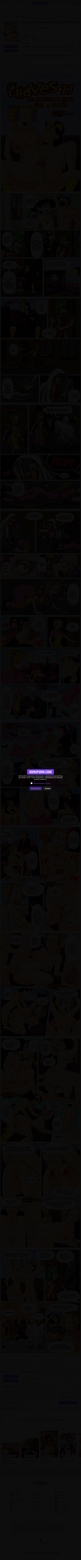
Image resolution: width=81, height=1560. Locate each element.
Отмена (47, 788)
